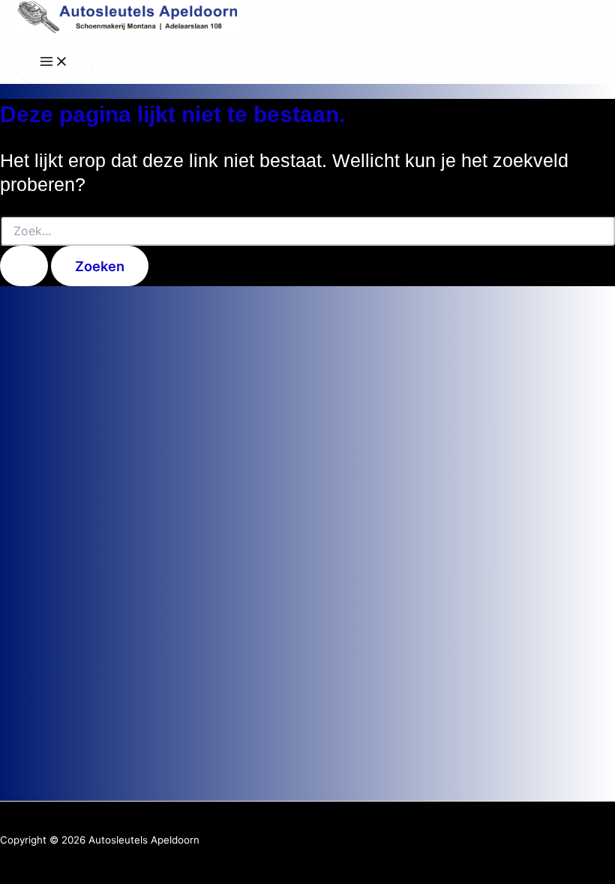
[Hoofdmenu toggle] (54, 62)
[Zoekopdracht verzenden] (24, 266)
